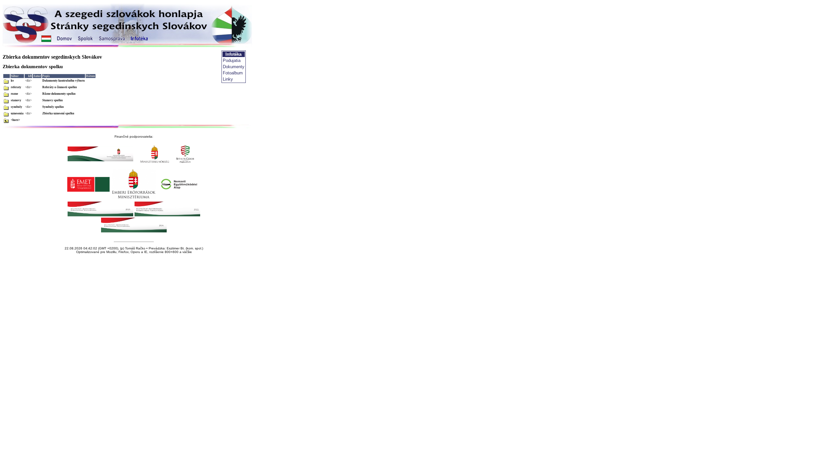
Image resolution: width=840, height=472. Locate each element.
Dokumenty (233, 66)
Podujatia (232, 60)
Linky (228, 79)
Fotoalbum (233, 72)
